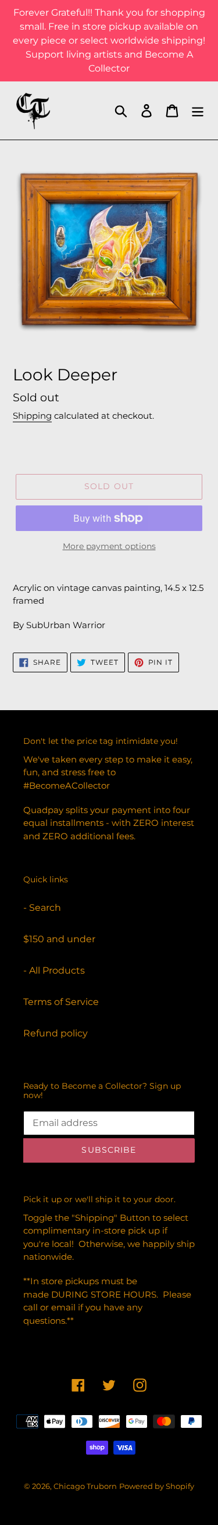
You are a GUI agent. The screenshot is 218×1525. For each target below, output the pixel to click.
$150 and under (59, 939)
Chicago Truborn (85, 1486)
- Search (42, 907)
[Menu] (197, 110)
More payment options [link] (109, 546)
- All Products (54, 970)
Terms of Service (61, 1001)
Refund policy (55, 1033)
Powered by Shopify (156, 1486)
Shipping (32, 415)
